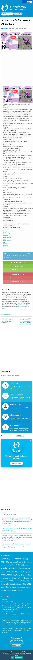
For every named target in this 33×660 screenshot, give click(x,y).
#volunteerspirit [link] (6, 246)
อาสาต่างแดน (19, 587)
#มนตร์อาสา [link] (6, 232)
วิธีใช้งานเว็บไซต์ (15, 404)
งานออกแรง (15, 568)
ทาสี (2, 575)
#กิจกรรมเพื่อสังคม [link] (7, 237)
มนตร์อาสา (5, 28)
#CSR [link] (4, 239)
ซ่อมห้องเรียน (22, 572)
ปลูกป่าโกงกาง (4, 581)
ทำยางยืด (20, 575)
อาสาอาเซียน (27, 587)
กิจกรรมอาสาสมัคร (6, 314)
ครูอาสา (4, 561)
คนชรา (29, 559)
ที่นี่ (12, 388)
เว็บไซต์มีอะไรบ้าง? (16, 638)
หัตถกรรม (26, 583)
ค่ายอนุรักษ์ (20, 562)
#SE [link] (4, 242)
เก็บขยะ (4, 590)
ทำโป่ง (25, 575)
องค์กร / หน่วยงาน (16, 394)
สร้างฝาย (13, 584)
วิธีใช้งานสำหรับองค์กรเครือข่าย (16, 643)
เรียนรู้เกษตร (19, 590)
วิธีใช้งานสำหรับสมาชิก (16, 641)
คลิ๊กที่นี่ (26, 408)
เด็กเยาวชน (12, 590)
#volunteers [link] (5, 245)
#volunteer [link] (5, 243)
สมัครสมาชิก (13, 383)
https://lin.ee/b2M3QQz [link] (8, 225)
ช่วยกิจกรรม (24, 568)
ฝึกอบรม (18, 581)
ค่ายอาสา (27, 562)
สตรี (30, 581)
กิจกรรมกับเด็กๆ (21, 558)
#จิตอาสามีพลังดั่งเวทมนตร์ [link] (9, 234)
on (9, 28)
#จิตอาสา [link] (5, 235)
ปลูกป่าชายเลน (26, 578)
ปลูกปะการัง (10, 578)
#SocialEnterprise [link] (7, 240)
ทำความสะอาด (10, 575)
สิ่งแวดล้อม (19, 584)
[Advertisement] (16, 69)
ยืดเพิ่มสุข (4, 513)
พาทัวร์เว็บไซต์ (14, 425)
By (1, 28)
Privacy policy (18, 657)
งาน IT (5, 565)
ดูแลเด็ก (28, 572)
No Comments (5, 29)
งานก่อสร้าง (10, 565)
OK (12, 657)
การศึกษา (4, 559)
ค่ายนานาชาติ (13, 562)
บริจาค (29, 575)
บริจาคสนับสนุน (16, 645)
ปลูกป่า (17, 578)
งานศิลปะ (5, 568)
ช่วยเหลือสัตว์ (12, 571)
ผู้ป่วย (9, 581)
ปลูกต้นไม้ (3, 578)
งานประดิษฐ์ (19, 565)
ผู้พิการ (13, 581)
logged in (9, 375)
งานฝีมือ (26, 565)
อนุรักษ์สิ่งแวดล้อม (8, 587)
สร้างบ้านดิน (5, 584)
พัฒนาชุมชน (24, 581)
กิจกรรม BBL (11, 559)
